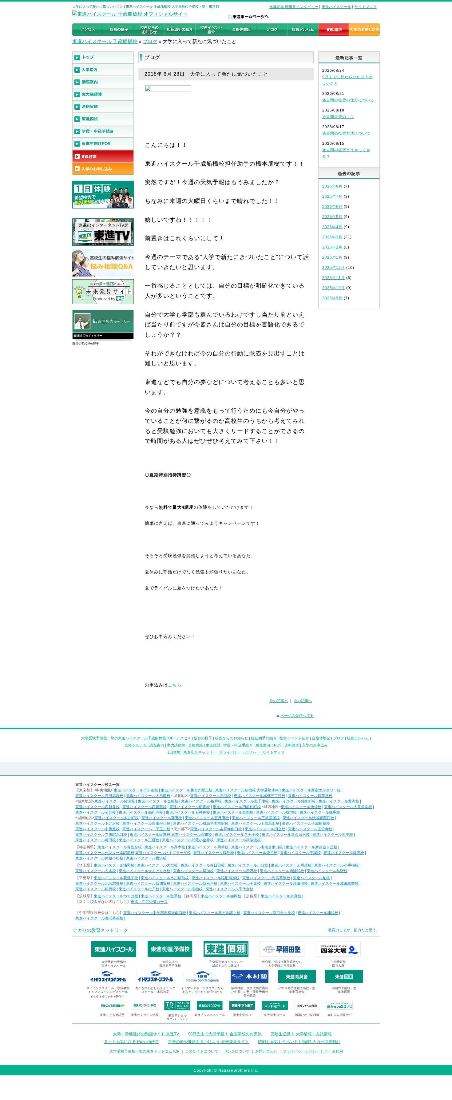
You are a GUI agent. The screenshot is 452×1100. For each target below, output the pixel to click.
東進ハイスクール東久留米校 (286, 834)
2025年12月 (333, 267)
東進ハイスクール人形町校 (148, 796)
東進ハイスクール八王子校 (237, 834)
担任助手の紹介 (264, 738)
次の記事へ (303, 701)
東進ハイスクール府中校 (332, 834)
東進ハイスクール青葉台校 (119, 847)
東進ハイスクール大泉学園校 (348, 807)
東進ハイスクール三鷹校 (139, 840)
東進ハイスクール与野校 (327, 871)
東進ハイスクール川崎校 (208, 847)
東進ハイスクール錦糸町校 (294, 801)
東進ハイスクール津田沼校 (286, 883)
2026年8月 (332, 186)
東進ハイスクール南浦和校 (282, 871)
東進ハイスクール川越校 (291, 865)
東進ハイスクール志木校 (95, 871)
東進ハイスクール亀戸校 (201, 801)
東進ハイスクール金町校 (158, 801)
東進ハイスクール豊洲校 (339, 801)
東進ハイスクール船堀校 (189, 807)
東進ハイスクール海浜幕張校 (266, 878)
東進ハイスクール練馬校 (319, 812)
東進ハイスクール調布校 (191, 834)
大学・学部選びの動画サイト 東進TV (146, 1034)
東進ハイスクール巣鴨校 (233, 812)
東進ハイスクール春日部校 (202, 865)
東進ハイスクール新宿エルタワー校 (311, 790)
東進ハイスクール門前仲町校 (237, 807)
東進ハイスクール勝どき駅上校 (186, 790)
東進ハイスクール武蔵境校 (238, 840)
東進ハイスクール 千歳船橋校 (104, 41)
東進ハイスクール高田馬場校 (99, 796)
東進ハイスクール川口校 (248, 865)
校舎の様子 (203, 738)
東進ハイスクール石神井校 (188, 812)
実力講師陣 (176, 745)
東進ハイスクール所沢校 (236, 871)
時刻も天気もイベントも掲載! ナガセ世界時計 (299, 1041)
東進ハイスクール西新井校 (97, 807)
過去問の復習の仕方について (348, 100)
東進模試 (213, 745)
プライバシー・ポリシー (239, 752)
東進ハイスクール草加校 (193, 871)
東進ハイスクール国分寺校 (310, 829)
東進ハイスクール (336, 7)
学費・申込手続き (238, 745)
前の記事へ (278, 701)
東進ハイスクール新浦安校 (148, 883)
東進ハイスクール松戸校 (139, 889)
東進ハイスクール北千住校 (246, 801)
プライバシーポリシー (301, 1051)
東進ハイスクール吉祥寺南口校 (216, 829)
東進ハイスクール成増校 (276, 812)
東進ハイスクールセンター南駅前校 (104, 853)
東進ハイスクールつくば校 (116, 896)
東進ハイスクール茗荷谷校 (310, 796)
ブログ (150, 41)
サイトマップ (366, 7)
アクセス (183, 738)
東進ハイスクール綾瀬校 (114, 801)
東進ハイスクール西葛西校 (144, 807)
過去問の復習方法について (346, 133)
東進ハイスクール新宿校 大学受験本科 (247, 790)
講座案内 (156, 745)
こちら (175, 684)
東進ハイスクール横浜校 (146, 858)
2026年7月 (332, 196)
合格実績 (195, 745)
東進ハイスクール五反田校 (207, 818)
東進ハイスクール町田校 (95, 840)
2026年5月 (332, 217)
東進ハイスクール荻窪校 (95, 812)
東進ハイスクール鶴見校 (213, 853)
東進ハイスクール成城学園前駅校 (200, 823)
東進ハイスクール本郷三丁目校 (259, 796)
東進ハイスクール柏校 (311, 878)
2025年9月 (332, 298)
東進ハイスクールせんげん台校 (144, 871)
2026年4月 (332, 227)
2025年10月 (333, 288)
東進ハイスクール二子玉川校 (146, 829)
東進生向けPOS (269, 745)
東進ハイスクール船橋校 (95, 889)
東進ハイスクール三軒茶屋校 (256, 818)
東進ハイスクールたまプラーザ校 (163, 853)
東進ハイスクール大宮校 (157, 865)
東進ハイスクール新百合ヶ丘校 (311, 847)
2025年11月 (333, 278)
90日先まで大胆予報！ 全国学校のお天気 (225, 1034)
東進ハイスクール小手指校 (336, 865)
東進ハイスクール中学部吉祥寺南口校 (154, 913)
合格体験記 (321, 738)
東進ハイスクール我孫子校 (116, 878)
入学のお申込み (315, 745)
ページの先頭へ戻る (297, 716)
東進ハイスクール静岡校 (221, 896)
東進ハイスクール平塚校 (300, 853)
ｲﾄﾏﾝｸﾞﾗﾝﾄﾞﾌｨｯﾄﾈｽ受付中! (108, 996)
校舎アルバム (358, 738)
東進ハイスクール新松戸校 (195, 883)
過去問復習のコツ (338, 117)
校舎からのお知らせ (231, 738)
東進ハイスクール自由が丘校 (146, 823)
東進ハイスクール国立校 (265, 829)
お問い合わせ (266, 1051)
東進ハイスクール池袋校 (301, 807)
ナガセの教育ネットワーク (100, 930)
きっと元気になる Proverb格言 (131, 1041)
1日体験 (173, 752)
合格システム (136, 745)
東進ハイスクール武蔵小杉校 (99, 858)
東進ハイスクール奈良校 (281, 896)
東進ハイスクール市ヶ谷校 (136, 790)
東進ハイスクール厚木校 (165, 847)
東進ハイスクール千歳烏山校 (255, 823)
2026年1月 (332, 257)
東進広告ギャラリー (89, 335)
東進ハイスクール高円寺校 (141, 812)
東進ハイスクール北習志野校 (99, 883)
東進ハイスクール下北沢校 (97, 823)
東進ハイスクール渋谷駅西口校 (308, 818)
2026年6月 (332, 206)
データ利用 (333, 1051)
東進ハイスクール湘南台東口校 (257, 847)
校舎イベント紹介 (294, 738)
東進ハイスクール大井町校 (116, 818)
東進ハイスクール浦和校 (114, 865)
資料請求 (291, 745)
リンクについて (237, 1051)
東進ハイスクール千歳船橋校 (306, 823)
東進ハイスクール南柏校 (182, 889)
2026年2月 (332, 247)
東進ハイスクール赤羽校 (210, 796)
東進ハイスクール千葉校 (240, 883)
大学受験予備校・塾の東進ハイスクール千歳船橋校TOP (127, 738)
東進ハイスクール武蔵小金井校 (188, 840)
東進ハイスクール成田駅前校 (335, 883)
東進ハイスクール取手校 (161, 896)
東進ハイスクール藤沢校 (343, 853)
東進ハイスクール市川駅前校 (165, 878)
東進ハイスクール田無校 (150, 834)
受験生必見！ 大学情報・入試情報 (301, 1034)
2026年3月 (332, 237)
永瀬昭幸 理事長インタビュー (293, 7)
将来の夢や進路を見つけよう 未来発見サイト (208, 1041)
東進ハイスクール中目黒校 (97, 829)
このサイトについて (201, 1051)
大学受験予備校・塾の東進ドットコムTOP (144, 1051)
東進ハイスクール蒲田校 (161, 818)
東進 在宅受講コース (149, 902)
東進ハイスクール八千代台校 (229, 889)
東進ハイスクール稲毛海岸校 (216, 878)
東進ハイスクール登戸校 (257, 853)
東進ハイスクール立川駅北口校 (101, 834)
